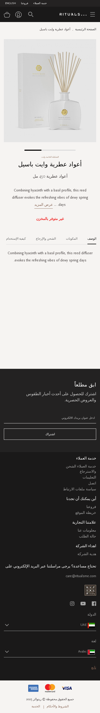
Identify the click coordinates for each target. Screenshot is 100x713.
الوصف (91, 238)
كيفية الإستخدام (16, 238)
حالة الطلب (87, 536)
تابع (93, 667)
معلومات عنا (87, 530)
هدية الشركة (86, 554)
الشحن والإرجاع (46, 238)
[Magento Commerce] (74, 14)
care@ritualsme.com (81, 576)
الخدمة (36, 706)
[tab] (89, 237)
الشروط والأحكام (58, 706)
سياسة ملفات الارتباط (79, 489)
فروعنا (24, 3)
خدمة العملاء (40, 3)
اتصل (92, 483)
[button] (33, 150)
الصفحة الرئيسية (85, 29)
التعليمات (89, 477)
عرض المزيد (43, 204)
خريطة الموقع (85, 513)
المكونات (71, 238)
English (10, 3)
